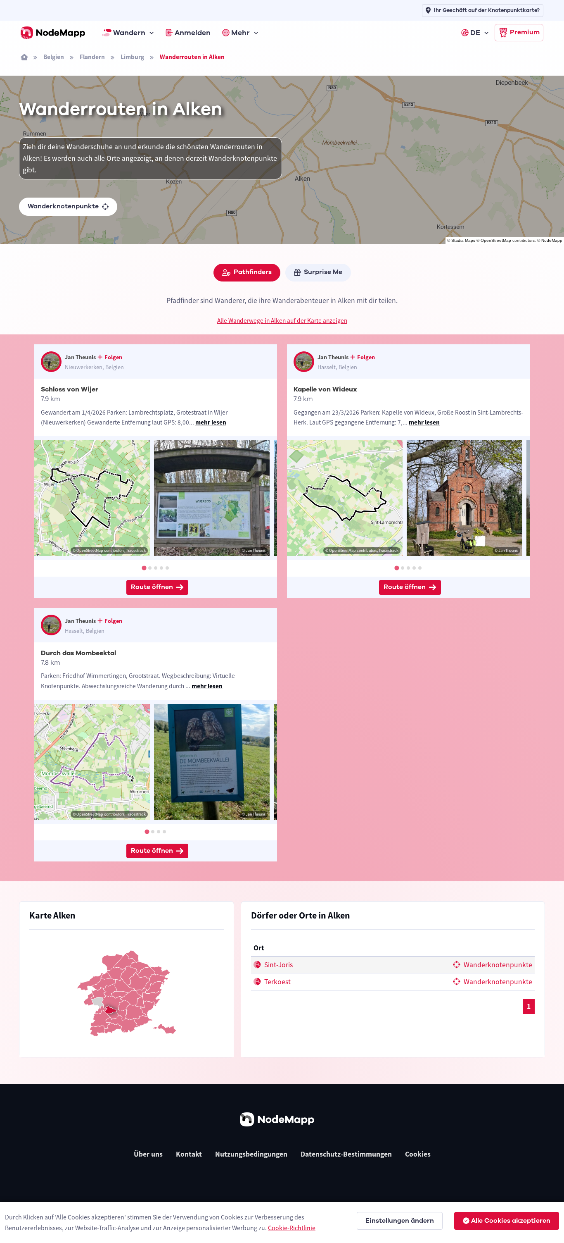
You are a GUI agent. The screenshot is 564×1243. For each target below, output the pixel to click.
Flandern (92, 57)
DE (475, 33)
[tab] (144, 567)
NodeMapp (551, 240)
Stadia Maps (463, 240)
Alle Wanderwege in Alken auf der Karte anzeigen (282, 320)
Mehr (240, 33)
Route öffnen (152, 587)
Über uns (148, 1154)
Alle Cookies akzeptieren (510, 1220)
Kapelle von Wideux (325, 389)
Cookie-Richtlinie (291, 1228)
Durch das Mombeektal (78, 653)
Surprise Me (323, 272)
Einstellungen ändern (399, 1220)
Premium (525, 32)
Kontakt (189, 1154)
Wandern (129, 33)
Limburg (132, 57)
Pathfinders (253, 272)
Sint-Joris (278, 964)
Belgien (53, 57)
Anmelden (193, 33)
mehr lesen (210, 422)
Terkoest (277, 981)
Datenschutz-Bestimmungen (346, 1154)
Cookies (418, 1154)
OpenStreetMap (496, 240)
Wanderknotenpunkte (63, 206)
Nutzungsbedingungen (251, 1154)
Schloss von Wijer (69, 389)
